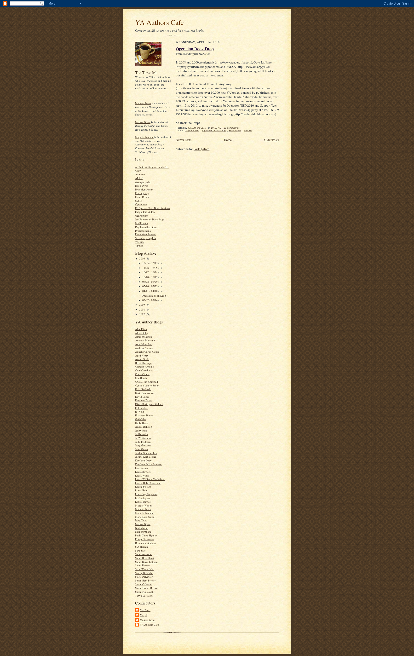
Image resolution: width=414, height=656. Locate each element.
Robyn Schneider (144, 539)
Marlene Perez (143, 103)
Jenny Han (141, 430)
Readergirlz (235, 130)
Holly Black (141, 423)
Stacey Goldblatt (144, 573)
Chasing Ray (142, 193)
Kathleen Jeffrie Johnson (148, 464)
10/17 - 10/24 (150, 272)
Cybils (138, 200)
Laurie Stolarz (143, 486)
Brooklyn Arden (144, 189)
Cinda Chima (142, 374)
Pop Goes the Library (147, 227)
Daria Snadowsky (145, 393)
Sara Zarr (140, 550)
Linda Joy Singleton (146, 494)
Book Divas (141, 185)
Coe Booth (141, 378)
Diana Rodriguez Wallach (149, 404)
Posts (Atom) (202, 149)
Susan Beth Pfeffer (145, 580)
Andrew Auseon (144, 348)
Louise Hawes (142, 501)
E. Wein (139, 411)
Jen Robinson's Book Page (149, 219)
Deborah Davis (143, 400)
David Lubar (142, 396)
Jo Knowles (141, 434)
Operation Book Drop (154, 295)
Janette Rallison (143, 426)
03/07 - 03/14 (150, 300)
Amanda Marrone (145, 340)
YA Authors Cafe (159, 22)
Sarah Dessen (142, 565)
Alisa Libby (141, 333)
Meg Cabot (141, 520)
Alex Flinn (141, 329)
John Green (141, 449)
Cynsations (141, 204)
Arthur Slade (142, 359)
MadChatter (141, 223)
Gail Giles (140, 419)
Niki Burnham (143, 531)
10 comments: (232, 128)
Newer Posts (183, 140)
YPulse (139, 245)
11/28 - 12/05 (150, 268)
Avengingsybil (143, 182)
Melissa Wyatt (142, 122)
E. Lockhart (141, 408)
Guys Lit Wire (192, 130)
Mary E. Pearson (144, 137)
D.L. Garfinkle (143, 389)
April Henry (142, 355)
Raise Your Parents (145, 234)
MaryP (143, 615)
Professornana (143, 230)
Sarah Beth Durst (144, 558)
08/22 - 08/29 (150, 281)
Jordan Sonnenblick (146, 453)
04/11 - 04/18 (150, 291)
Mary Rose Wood (145, 516)
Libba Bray (141, 490)
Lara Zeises (141, 468)
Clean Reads (142, 197)
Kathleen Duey (143, 460)
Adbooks (140, 174)
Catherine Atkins (144, 366)
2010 (142, 258)
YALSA (139, 242)
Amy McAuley (143, 344)
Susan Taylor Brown (146, 588)
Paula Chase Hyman (146, 535)
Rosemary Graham (145, 543)
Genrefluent (141, 215)
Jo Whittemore (143, 438)
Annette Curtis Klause (147, 351)
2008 (142, 309)
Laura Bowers (142, 471)
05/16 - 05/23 (150, 286)
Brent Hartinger (143, 363)
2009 (142, 304)
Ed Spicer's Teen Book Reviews (152, 208)
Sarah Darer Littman (146, 562)
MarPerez (145, 610)
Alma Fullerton (143, 336)
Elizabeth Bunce (144, 415)
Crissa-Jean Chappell (146, 381)
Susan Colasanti (143, 584)
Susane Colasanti (144, 591)
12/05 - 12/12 (150, 263)
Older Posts (271, 140)
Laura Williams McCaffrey (150, 479)
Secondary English (145, 238)
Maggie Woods (143, 505)
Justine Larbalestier (145, 456)
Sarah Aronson (143, 554)
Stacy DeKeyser (144, 576)
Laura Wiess (142, 475)
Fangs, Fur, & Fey (145, 211)
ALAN (139, 178)
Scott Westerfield (144, 569)
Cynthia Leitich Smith (147, 385)
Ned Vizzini (141, 528)
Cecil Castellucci (144, 370)
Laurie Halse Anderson (148, 483)
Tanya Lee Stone (144, 595)
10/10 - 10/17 (150, 277)
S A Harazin (142, 546)
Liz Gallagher (142, 498)
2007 (142, 314)
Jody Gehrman (143, 445)
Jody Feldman (143, 441)
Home (228, 140)
